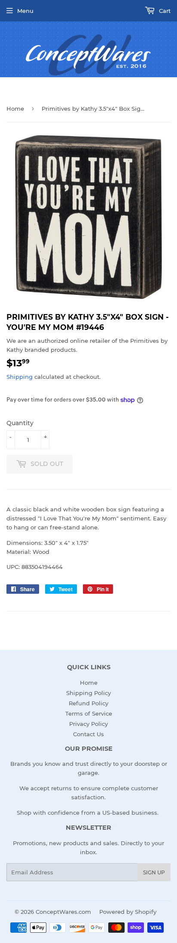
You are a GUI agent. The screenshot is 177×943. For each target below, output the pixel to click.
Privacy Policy (88, 723)
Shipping (19, 376)
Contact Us (88, 734)
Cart (164, 10)
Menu (25, 10)
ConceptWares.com (63, 911)
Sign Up (154, 872)
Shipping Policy (88, 692)
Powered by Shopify (127, 911)
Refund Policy (88, 703)
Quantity (20, 423)
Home (15, 108)
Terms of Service (88, 713)
